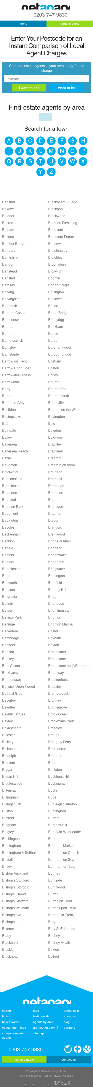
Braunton (55, 513)
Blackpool (56, 209)
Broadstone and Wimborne (68, 666)
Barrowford (10, 382)
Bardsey (8, 285)
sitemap (38, 1033)
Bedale (7, 548)
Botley (53, 375)
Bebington (10, 520)
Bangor (7, 264)
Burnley (54, 873)
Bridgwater (56, 569)
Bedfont (8, 555)
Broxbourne (57, 749)
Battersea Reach (15, 451)
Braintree (55, 472)
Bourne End (57, 389)
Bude (52, 797)
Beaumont (10, 513)
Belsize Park (12, 617)
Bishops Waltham (15, 908)
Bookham (55, 327)
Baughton (9, 465)
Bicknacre (10, 749)
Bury (51, 922)
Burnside (55, 880)
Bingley (8, 832)
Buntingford (57, 811)
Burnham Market (61, 846)
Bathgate (9, 430)
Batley (7, 437)
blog (67, 1022)
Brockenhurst (58, 679)
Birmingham (11, 846)
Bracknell (55, 451)
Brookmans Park (61, 721)
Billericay (9, 790)
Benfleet (8, 645)
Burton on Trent (60, 901)
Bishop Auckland (15, 873)
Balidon (8, 237)
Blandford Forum (61, 237)
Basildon (9, 410)
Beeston (8, 590)
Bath (5, 423)
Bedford (8, 562)
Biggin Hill (10, 776)
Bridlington (56, 576)
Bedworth (9, 583)
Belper (7, 610)
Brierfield (55, 583)
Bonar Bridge (58, 313)
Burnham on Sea (61, 859)
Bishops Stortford (15, 901)
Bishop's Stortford (15, 880)
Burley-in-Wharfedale (64, 832)
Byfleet (53, 956)
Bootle (53, 333)
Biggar (7, 769)
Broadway (56, 673)
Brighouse (56, 603)
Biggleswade (12, 783)
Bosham (54, 361)
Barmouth (9, 306)
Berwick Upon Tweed (18, 686)
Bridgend (55, 548)
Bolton (53, 306)
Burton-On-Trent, (61, 915)
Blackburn (10, 942)
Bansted (8, 278)
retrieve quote (69, 23)
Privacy (57, 1075)
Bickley (7, 742)
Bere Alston (11, 666)
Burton (53, 894)
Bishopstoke (11, 915)
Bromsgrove (57, 707)
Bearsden (9, 493)
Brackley (55, 444)
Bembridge (10, 638)
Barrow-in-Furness (16, 375)
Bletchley (55, 257)
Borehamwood (59, 347)
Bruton (53, 763)
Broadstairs (57, 652)
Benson (8, 652)
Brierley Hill (57, 590)
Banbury (8, 250)
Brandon (54, 500)
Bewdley (9, 707)
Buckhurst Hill (59, 776)
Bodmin (54, 278)
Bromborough (58, 693)
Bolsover (55, 299)
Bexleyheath (11, 728)
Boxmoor (55, 437)
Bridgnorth (56, 562)
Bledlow (54, 243)
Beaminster (11, 486)
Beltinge (8, 624)
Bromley (54, 700)
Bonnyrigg (56, 320)
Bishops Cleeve (14, 894)
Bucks (53, 790)
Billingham (10, 797)
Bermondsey (12, 679)
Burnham (55, 839)
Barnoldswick (12, 340)
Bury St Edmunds (61, 929)
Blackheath (10, 956)
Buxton (53, 949)
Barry (6, 389)
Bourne (53, 382)
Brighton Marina (60, 624)
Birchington (11, 839)
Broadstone (57, 659)
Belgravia (9, 596)
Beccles (8, 527)
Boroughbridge (59, 354)
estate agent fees (14, 1027)
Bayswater (10, 472)
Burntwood (56, 887)
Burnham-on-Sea (61, 866)
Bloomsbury (57, 264)
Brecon (53, 520)
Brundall (54, 756)
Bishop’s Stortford (15, 887)
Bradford (54, 458)
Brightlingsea (58, 610)
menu (23, 23)
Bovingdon (56, 416)
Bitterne (8, 929)
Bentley (8, 659)
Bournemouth (58, 396)
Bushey (54, 936)
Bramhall (55, 479)
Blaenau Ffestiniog (62, 223)
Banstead (9, 271)
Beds (6, 576)
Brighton (54, 617)
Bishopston (10, 922)
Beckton (8, 541)
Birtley (7, 866)
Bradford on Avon (61, 465)
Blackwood (56, 216)
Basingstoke (11, 416)
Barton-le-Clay (13, 403)
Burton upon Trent (62, 908)
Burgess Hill (57, 825)
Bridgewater (57, 555)
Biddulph (9, 756)
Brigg (52, 596)
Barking (8, 292)
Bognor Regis (58, 285)
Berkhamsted (12, 673)
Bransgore (56, 506)
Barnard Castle (13, 313)
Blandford (55, 230)
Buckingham (57, 783)
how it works (10, 1022)
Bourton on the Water (64, 410)
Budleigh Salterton (62, 804)
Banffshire (10, 257)
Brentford (55, 527)
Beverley (9, 700)
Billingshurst (11, 804)
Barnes (7, 327)
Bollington (56, 292)
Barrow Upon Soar (16, 368)
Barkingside (11, 299)
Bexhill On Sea (13, 714)
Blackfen (9, 949)
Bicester (8, 735)
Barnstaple (10, 354)
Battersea (9, 444)
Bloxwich (55, 271)
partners (69, 1027)
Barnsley (9, 347)
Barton (7, 396)
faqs (36, 1010)
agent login (71, 1010)
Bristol (53, 631)
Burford (53, 818)
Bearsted (9, 500)
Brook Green (58, 714)
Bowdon (54, 430)
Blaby (6, 936)
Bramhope (56, 486)
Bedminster (11, 569)
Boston (53, 368)
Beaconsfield (12, 479)
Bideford (8, 763)
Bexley (7, 721)
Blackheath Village (62, 202)
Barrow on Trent (14, 361)
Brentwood (56, 534)
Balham (8, 230)
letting (6, 1016)
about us (70, 1016)
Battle (6, 458)
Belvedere (10, 631)
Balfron (7, 223)
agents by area (43, 1022)
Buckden (55, 769)
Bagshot (8, 202)
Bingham (9, 825)
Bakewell (9, 209)
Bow (51, 423)
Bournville (56, 403)
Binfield (8, 818)
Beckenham (11, 534)
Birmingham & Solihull (19, 853)
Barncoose (10, 320)
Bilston (7, 811)
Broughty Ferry (59, 742)
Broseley (55, 728)
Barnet (7, 333)
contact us (69, 1059)
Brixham (54, 638)
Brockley (55, 686)
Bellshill (8, 603)
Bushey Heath (59, 942)
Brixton (53, 645)
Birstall (7, 859)
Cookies (68, 1075)
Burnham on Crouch (63, 853)
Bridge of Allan (59, 541)
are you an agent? (45, 1027)
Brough (53, 735)
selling (6, 1010)
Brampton (55, 493)
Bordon (53, 340)
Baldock (8, 216)
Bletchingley (57, 250)
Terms (47, 1075)
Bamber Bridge (13, 243)
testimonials (41, 1016)
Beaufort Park (12, 506)
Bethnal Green (13, 693)
